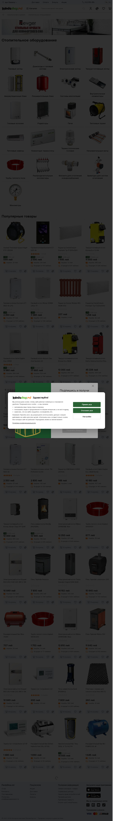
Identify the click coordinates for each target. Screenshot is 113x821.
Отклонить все (86, 411)
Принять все (86, 404)
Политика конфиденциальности (23, 423)
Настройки (86, 417)
